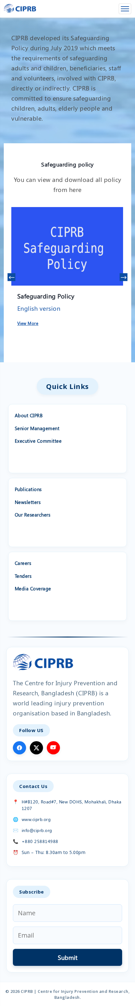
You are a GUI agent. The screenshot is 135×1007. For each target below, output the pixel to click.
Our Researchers (33, 515)
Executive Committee (38, 441)
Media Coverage (33, 588)
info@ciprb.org (37, 830)
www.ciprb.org (36, 819)
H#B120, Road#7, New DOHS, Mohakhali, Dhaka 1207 (72, 805)
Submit (68, 957)
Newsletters (28, 502)
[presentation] (11, 277)
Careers (23, 563)
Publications (28, 489)
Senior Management (37, 428)
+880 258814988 (40, 841)
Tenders (23, 576)
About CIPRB (29, 415)
